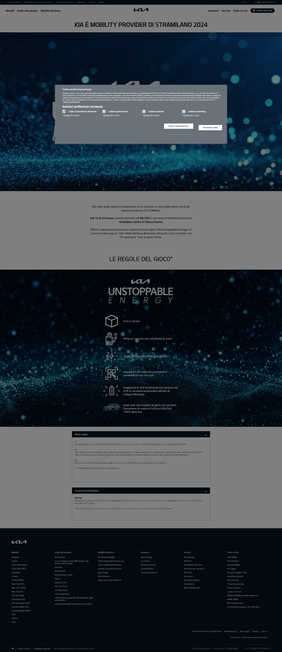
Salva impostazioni (179, 126)
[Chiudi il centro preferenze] (223, 90)
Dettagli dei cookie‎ (71, 115)
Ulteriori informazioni (71, 102)
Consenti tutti (210, 127)
